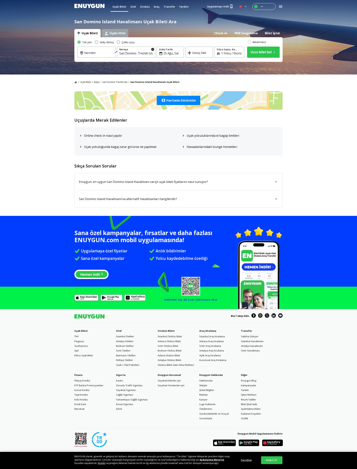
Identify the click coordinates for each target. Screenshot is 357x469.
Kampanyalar (248, 385)
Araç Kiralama (207, 330)
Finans (78, 375)
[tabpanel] (178, 49)
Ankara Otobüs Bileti (169, 341)
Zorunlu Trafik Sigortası (129, 385)
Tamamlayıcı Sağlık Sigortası (132, 399)
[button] (178, 100)
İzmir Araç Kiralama (210, 346)
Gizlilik (244, 418)
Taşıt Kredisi (81, 394)
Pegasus (79, 341)
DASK (119, 409)
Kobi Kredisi (81, 399)
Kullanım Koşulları (251, 413)
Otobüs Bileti (166, 330)
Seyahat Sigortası (126, 390)
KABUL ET (271, 460)
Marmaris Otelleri (126, 355)
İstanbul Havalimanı (252, 341)
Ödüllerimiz (205, 409)
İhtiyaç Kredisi (82, 380)
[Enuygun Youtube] (280, 316)
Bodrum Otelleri (125, 346)
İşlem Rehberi (248, 394)
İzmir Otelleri (123, 350)
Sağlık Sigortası (124, 394)
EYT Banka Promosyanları (88, 385)
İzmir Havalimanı (250, 350)
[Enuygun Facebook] (253, 316)
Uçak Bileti (85, 82)
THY (76, 336)
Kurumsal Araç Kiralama (212, 360)
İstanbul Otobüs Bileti (170, 336)
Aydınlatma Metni (250, 409)
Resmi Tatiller (248, 399)
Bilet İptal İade (249, 404)
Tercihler (246, 460)
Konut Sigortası (124, 404)
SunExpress (81, 346)
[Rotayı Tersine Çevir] (116, 53)
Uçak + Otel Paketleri (127, 365)
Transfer (246, 330)
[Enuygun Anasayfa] (89, 6)
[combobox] (98, 55)
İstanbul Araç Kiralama (212, 336)
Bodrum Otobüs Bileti (169, 350)
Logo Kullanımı (207, 404)
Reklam (203, 394)
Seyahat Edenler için (169, 380)
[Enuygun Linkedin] (273, 316)
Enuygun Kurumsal (169, 375)
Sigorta (121, 375)
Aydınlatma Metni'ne (212, 459)
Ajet (76, 350)
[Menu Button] (264, 6)
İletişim (203, 385)
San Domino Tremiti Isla (114, 82)
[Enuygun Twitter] (267, 316)
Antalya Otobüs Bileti (169, 360)
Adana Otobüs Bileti (169, 355)
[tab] (87, 33)
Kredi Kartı (80, 404)
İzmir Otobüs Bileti (168, 346)
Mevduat (79, 409)
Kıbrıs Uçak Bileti (83, 355)
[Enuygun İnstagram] (260, 316)
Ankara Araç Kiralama (211, 341)
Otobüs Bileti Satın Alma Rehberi (176, 365)
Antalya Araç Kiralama (211, 350)
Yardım (245, 390)
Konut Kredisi (81, 390)
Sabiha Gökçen (249, 336)
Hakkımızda (206, 380)
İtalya (96, 82)
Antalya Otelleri (124, 341)
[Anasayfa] (75, 82)
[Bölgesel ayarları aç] (243, 6)
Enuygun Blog (248, 380)
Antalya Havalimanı (252, 346)
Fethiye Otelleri (124, 360)
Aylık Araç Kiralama (210, 355)
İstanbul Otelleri (125, 336)
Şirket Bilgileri (206, 390)
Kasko (119, 380)
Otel (119, 330)
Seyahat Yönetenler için (171, 385)
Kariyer (203, 399)
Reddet (101, 463)
